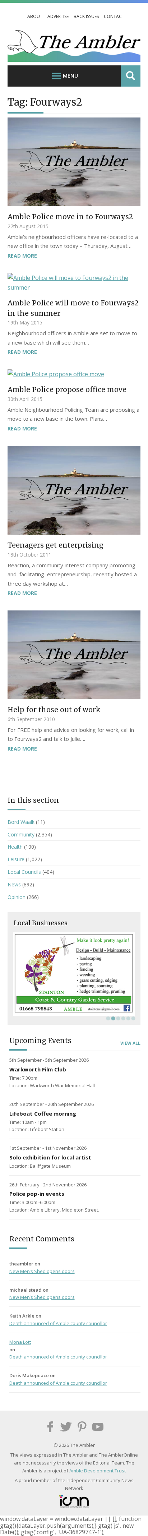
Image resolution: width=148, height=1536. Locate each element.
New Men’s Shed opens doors (42, 1271)
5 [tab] (127, 1018)
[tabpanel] (74, 974)
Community (21, 834)
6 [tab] (132, 1018)
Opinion (17, 897)
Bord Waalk (21, 821)
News (14, 884)
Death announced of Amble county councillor (58, 1323)
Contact (114, 16)
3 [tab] (117, 1018)
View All (130, 1043)
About (34, 16)
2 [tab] (112, 1018)
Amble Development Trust (97, 1470)
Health (15, 846)
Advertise (58, 16)
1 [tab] (107, 1018)
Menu (70, 75)
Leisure (16, 859)
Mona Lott (20, 1342)
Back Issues (86, 16)
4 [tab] (122, 1018)
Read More (22, 255)
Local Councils (24, 871)
